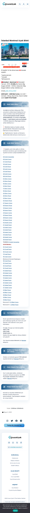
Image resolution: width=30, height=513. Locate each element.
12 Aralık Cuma (7, 227)
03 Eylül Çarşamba (8, 157)
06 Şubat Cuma (7, 273)
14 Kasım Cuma (7, 208)
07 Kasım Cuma (7, 203)
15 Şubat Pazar (7, 280)
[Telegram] (21, 421)
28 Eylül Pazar (7, 176)
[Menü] (27, 4)
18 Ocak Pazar (7, 261)
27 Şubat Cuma (7, 287)
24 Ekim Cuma (7, 193)
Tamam (15, 510)
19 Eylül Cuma (7, 169)
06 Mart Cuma (7, 292)
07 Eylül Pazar (7, 161)
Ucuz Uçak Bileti (15, 476)
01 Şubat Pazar (7, 270)
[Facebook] (16, 421)
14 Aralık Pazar (7, 230)
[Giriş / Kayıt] (23, 4)
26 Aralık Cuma (7, 237)
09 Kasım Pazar (7, 205)
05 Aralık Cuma (7, 222)
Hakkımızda (15, 458)
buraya (24, 340)
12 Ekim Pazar (7, 186)
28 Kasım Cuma (7, 217)
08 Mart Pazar (7, 295)
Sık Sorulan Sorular (15, 463)
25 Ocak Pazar (7, 266)
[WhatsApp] (13, 442)
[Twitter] (12, 421)
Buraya (9, 378)
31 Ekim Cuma (7, 198)
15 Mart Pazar (7, 300)
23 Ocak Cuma (7, 263)
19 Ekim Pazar (7, 191)
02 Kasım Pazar (7, 200)
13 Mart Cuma (7, 297)
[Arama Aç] (20, 4)
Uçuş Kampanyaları (15, 479)
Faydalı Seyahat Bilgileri (15, 490)
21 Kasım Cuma (7, 213)
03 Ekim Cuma (7, 179)
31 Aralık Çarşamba (13, 242)
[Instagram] (7, 421)
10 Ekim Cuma (7, 183)
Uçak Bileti (15, 474)
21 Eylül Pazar (7, 171)
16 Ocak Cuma (7, 256)
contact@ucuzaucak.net (16, 447)
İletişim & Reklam (15, 460)
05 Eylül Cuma (7, 159)
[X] (17, 442)
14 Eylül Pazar (7, 166)
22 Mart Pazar (14, 304)
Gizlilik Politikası (15, 465)
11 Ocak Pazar (7, 254)
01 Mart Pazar (7, 290)
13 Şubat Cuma (7, 278)
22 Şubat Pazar (7, 285)
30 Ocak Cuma (7, 268)
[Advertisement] (15, 24)
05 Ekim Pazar (7, 181)
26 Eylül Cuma (7, 174)
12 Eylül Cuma (7, 164)
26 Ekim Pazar (7, 196)
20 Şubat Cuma (7, 283)
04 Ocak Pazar (7, 249)
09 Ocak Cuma (7, 252)
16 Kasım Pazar (7, 210)
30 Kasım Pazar (7, 220)
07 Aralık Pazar (7, 225)
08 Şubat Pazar (7, 275)
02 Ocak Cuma (7, 247)
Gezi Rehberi (15, 488)
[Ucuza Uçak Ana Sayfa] (15, 437)
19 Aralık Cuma (7, 232)
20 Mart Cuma (14, 302)
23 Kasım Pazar (7, 215)
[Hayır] (27, 508)
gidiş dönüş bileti (11, 91)
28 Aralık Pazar (7, 239)
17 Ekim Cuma (7, 188)
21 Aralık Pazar (7, 234)
